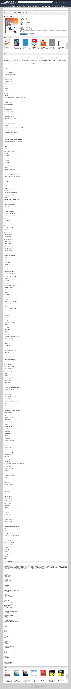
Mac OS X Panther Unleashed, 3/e (43, 679)
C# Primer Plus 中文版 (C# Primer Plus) (26, 49)
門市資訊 (53, 5)
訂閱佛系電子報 (50, 6)
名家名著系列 (41, 6)
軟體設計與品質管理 (17, 48)
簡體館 (26, 5)
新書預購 (22, 9)
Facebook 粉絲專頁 (27, 685)
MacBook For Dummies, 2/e (61, 679)
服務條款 (45, 685)
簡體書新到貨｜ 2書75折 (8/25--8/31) (28, 6)
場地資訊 (57, 5)
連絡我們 (37, 685)
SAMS (27, 18)
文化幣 (46, 6)
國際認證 (34, 5)
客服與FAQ (33, 685)
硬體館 (30, 5)
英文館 (22, 5)
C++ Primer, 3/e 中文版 (8, 49)
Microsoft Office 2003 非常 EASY (52, 49)
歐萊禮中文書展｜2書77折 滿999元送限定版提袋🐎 (12, 6)
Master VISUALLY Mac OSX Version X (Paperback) (26, 680)
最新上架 (9, 9)
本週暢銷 (35, 9)
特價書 (61, 9)
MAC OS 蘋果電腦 (29, 29)
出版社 (44, 5)
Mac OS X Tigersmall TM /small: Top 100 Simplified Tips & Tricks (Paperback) (17, 681)
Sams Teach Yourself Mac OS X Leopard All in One (8, 680)
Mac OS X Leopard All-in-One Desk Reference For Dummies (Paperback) (52, 681)
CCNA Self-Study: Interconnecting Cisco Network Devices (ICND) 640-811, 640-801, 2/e (62, 51)
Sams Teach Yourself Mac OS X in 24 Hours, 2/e (35, 680)
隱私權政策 (41, 685)
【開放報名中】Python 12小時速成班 (60, 6)
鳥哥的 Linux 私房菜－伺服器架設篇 (35, 49)
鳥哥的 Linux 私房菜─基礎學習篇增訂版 (44, 49)
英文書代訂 (37, 6)
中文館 (19, 5)
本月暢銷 (48, 9)
